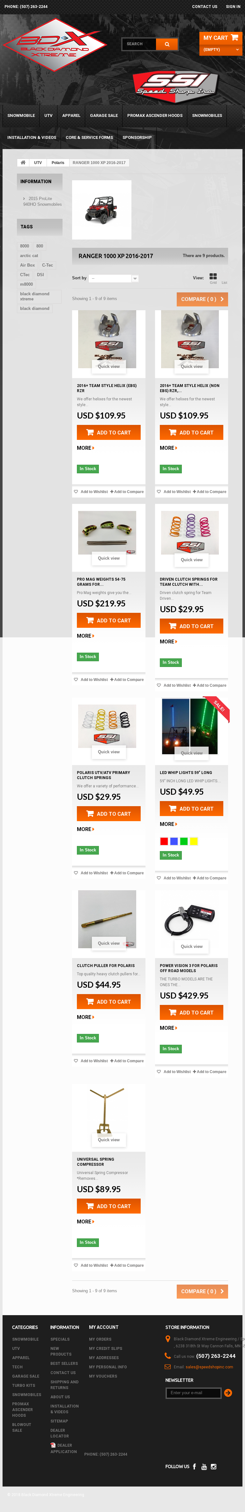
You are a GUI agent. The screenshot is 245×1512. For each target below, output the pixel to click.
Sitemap (59, 1421)
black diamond (34, 308)
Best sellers (64, 1363)
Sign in (233, 6)
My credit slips (105, 1348)
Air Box (27, 265)
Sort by (79, 278)
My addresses (104, 1358)
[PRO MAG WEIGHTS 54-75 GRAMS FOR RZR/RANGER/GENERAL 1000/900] (107, 533)
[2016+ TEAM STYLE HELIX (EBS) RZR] (107, 339)
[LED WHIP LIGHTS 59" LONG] (190, 727)
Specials (60, 1339)
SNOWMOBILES (207, 115)
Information (35, 181)
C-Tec (47, 265)
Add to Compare (129, 492)
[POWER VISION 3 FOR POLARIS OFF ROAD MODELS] (190, 919)
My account (104, 1327)
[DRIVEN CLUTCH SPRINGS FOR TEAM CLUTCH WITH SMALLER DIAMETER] (190, 533)
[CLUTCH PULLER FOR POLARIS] (107, 919)
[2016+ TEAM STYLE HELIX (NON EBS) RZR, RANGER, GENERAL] (190, 339)
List (224, 282)
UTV (48, 115)
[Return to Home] (23, 163)
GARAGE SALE (104, 115)
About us (60, 1397)
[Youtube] (204, 1466)
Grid (213, 282)
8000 (24, 246)
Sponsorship (137, 137)
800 (39, 246)
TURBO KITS (23, 1385)
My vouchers (103, 1376)
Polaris (58, 163)
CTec (25, 274)
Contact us (204, 6)
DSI (40, 274)
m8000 (26, 284)
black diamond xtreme (34, 296)
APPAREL (71, 115)
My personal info (108, 1367)
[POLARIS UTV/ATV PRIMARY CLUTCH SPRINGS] (107, 727)
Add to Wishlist (94, 492)
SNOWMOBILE (21, 115)
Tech (17, 1367)
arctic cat (29, 255)
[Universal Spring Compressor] (107, 1113)
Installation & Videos (31, 137)
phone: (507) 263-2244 (26, 6)
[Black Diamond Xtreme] (58, 45)
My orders (100, 1339)
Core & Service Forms (89, 137)
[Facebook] (194, 1466)
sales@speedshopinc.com (209, 1367)
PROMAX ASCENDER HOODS (154, 115)
